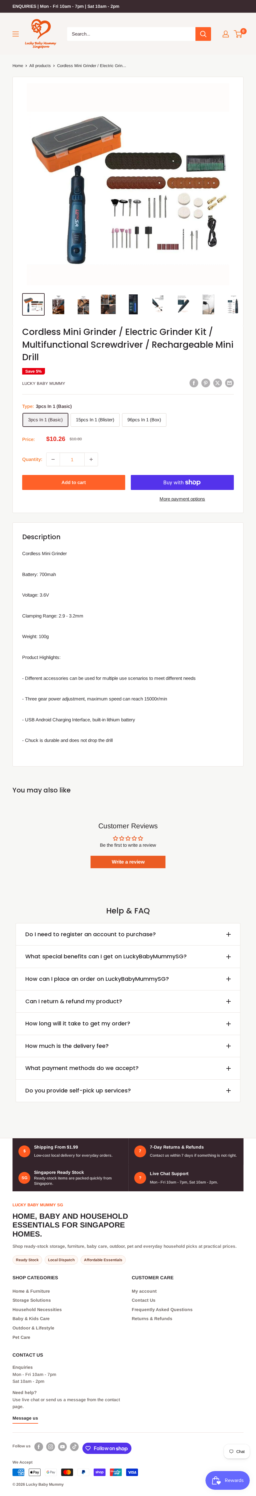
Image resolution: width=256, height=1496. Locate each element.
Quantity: (32, 459)
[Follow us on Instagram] (50, 1446)
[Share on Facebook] (194, 382)
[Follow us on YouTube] (62, 1446)
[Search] (203, 34)
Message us (25, 1418)
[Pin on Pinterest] (205, 382)
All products (40, 65)
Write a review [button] (128, 861)
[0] (238, 34)
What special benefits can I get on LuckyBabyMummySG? (106, 956)
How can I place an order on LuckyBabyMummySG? (97, 979)
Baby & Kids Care (31, 1318)
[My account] (226, 34)
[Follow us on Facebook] (38, 1446)
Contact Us (143, 1300)
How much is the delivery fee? (67, 1046)
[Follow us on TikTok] (74, 1446)
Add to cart (74, 482)
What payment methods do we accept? (82, 1068)
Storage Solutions (31, 1300)
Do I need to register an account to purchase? (90, 934)
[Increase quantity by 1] (91, 459)
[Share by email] (229, 382)
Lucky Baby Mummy (43, 383)
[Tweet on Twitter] (217, 382)
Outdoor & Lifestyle (33, 1327)
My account (144, 1291)
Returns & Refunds (152, 1318)
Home (17, 65)
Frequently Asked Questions (162, 1309)
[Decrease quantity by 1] (53, 459)
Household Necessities (37, 1309)
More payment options (182, 498)
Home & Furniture (31, 1291)
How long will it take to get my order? (77, 1023)
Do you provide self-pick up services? (78, 1090)
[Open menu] (15, 33)
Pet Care (21, 1337)
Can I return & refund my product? (73, 1001)
